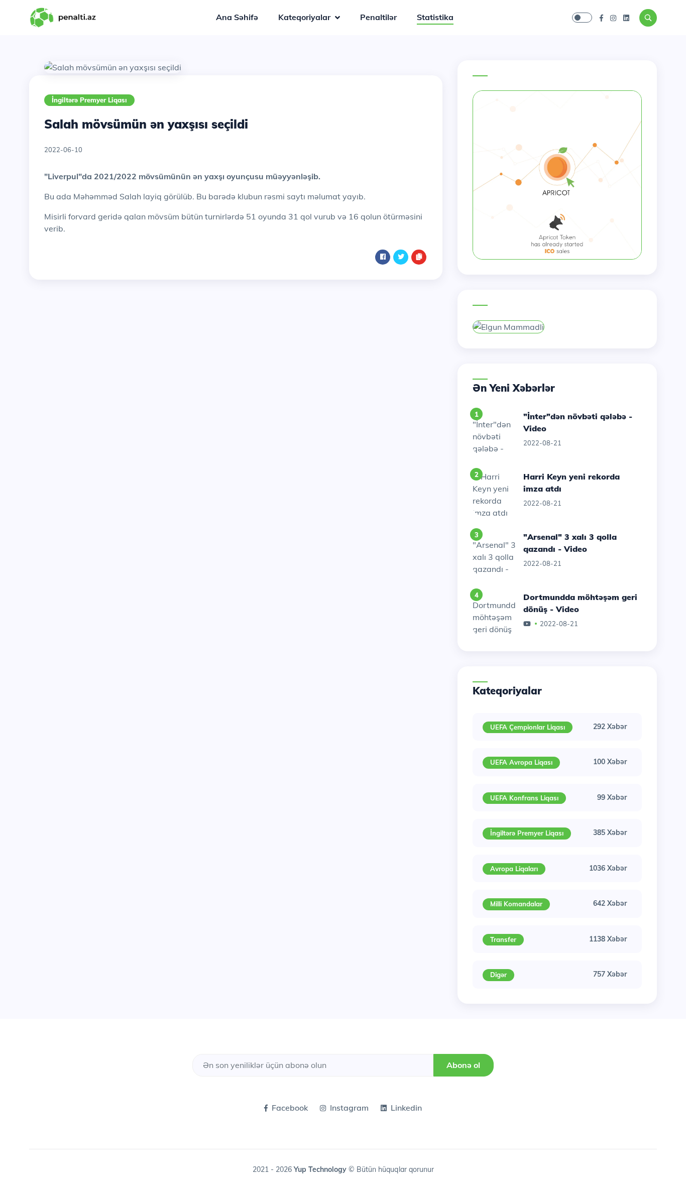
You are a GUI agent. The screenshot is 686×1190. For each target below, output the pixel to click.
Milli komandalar (516, 904)
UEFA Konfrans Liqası (524, 798)
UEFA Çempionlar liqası (527, 727)
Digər (498, 975)
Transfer (503, 939)
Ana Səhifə (237, 17)
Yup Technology (321, 1169)
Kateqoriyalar (305, 17)
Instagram (349, 1108)
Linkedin (406, 1108)
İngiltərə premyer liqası (89, 100)
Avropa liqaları (514, 869)
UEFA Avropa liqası (521, 762)
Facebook (290, 1108)
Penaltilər (378, 17)
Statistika (435, 17)
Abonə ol (463, 1065)
